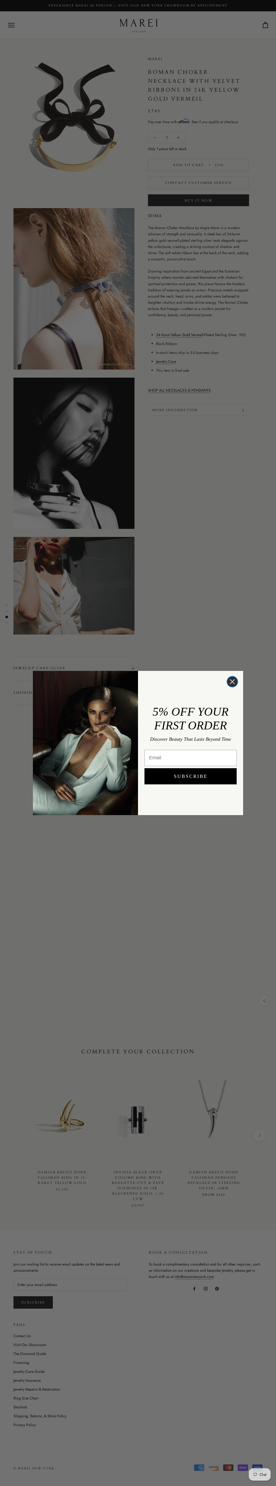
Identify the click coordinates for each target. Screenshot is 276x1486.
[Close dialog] (232, 681)
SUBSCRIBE (191, 776)
